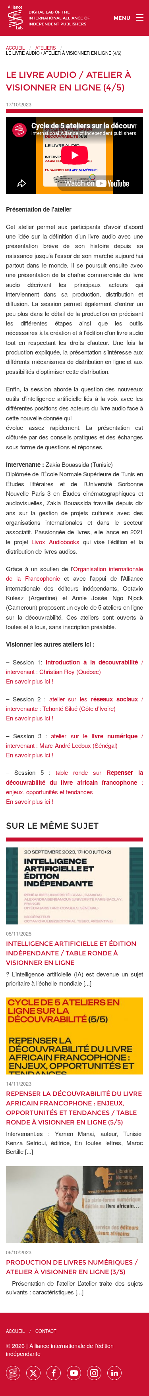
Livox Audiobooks (55, 541)
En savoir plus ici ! (29, 681)
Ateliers (45, 47)
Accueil (15, 47)
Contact (45, 1331)
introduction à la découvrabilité (93, 662)
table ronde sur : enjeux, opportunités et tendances (74, 782)
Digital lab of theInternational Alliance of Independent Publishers (59, 18)
